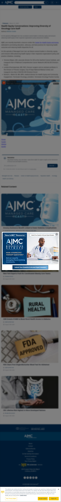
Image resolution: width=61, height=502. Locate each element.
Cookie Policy (23, 495)
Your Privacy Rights (11, 498)
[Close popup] (57, 234)
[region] (30, 494)
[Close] (58, 489)
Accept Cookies (43, 498)
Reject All (53, 498)
